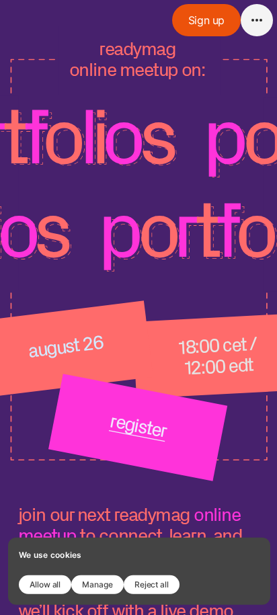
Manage (97, 584)
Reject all (151, 584)
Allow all (45, 584)
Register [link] (138, 425)
